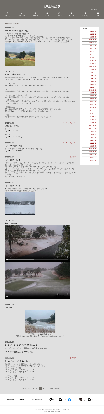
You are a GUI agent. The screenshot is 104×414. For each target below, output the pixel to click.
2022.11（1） (93, 108)
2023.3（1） (93, 102)
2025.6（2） (93, 54)
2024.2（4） (93, 87)
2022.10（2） (93, 110)
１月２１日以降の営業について (15, 74)
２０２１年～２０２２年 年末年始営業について (21, 345)
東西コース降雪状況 (11, 223)
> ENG (95, 9)
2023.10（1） (93, 90)
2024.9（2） (93, 69)
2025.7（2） (93, 52)
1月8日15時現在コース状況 (14, 146)
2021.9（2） (93, 131)
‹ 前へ (29, 388)
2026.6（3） (93, 31)
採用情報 (22, 399)
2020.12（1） (93, 149)
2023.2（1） (93, 105)
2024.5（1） (93, 78)
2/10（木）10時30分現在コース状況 (17, 31)
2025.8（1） (93, 49)
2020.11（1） (93, 152)
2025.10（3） (93, 43)
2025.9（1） (93, 46)
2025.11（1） (93, 40)
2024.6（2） (93, 75)
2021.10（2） (93, 128)
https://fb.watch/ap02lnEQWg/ (13, 137)
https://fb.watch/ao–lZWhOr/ (13, 131)
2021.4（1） (93, 140)
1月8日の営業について (12, 160)
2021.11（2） (93, 125)
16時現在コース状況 (12, 126)
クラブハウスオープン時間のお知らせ (18, 361)
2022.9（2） (93, 113)
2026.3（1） (93, 34)
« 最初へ (24, 388)
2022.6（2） (93, 116)
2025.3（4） (93, 63)
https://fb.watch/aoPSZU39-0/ (13, 151)
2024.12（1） (93, 66)
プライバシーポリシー (36, 399)
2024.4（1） (93, 81)
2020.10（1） (93, 155)
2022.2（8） (93, 119)
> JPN (91, 9)
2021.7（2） (93, 134)
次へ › (51, 388)
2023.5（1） (93, 96)
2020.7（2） (93, 158)
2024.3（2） (93, 84)
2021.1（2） (93, 146)
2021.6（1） (93, 137)
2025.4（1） (93, 60)
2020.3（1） (93, 161)
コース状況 (8, 307)
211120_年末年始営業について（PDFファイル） (19, 352)
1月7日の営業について (12, 186)
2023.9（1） (93, 93)
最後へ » (57, 388)
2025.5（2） (93, 57)
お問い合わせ (10, 399)
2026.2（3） (93, 37)
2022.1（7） (93, 122)
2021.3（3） (93, 143)
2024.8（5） (93, 72)
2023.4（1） (93, 99)
